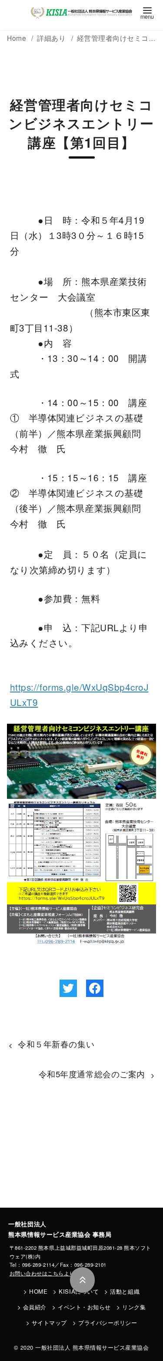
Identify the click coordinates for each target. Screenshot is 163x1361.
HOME (38, 1291)
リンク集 (134, 1307)
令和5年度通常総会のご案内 (92, 1074)
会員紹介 (35, 1307)
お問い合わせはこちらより (42, 1273)
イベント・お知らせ (84, 1307)
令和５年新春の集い (56, 1044)
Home (17, 38)
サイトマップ (49, 1322)
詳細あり (52, 38)
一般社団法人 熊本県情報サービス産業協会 (92, 1347)
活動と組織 (125, 1291)
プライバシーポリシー (107, 1322)
